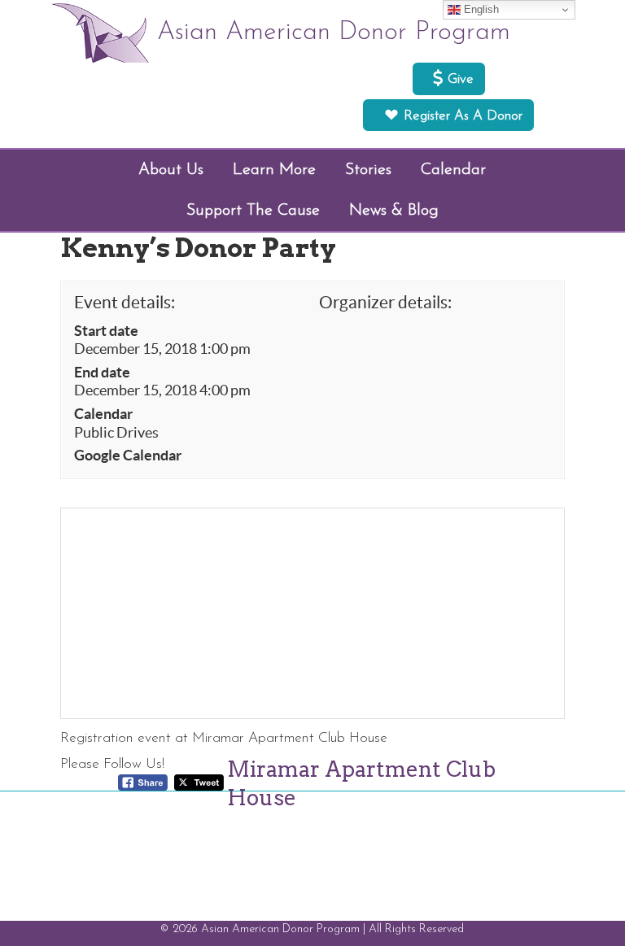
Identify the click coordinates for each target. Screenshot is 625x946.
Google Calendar (127, 455)
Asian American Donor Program (333, 33)
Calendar (103, 414)
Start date (106, 331)
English (480, 9)
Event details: (124, 302)
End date (102, 372)
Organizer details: (385, 302)
